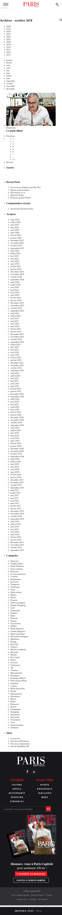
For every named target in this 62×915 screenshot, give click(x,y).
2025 (8, 29)
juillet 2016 (15, 524)
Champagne (15, 709)
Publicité (32, 899)
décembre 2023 (17, 303)
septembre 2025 (17, 248)
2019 (8, 44)
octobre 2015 (16, 547)
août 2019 (14, 428)
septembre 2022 (17, 342)
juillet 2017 (15, 493)
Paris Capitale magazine (20, 895)
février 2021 (15, 389)
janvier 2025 (15, 269)
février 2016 (15, 537)
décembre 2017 (17, 480)
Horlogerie (15, 675)
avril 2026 (14, 230)
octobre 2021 (16, 368)
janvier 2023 (15, 331)
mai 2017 (14, 498)
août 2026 (14, 219)
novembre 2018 (17, 451)
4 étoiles (14, 662)
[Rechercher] (57, 4)
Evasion (13, 600)
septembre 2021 (17, 370)
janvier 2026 (15, 238)
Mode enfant (15, 592)
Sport (12, 615)
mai (8, 70)
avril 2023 (14, 324)
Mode (13, 660)
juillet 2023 (15, 316)
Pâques (13, 595)
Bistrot (13, 707)
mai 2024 (14, 290)
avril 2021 (14, 383)
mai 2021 (14, 381)
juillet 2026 (15, 222)
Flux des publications (19, 741)
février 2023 (15, 329)
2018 (8, 47)
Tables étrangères (17, 602)
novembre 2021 (17, 365)
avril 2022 (14, 352)
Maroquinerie (16, 673)
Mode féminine (17, 628)
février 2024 (15, 297)
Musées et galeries (18, 649)
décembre (10, 89)
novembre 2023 (17, 305)
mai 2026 (14, 227)
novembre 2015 (17, 545)
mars (8, 65)
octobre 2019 (16, 422)
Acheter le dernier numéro (31, 880)
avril (8, 68)
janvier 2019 (15, 446)
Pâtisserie (14, 704)
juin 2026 (14, 225)
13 (14, 159)
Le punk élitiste (14, 130)
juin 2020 (14, 401)
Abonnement (43, 899)
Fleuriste (14, 618)
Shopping (14, 712)
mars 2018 (14, 472)
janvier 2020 (15, 415)
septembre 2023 (17, 311)
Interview (14, 561)
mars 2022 (14, 355)
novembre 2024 (17, 274)
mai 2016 (14, 529)
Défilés (13, 626)
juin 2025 (14, 256)
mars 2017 (14, 503)
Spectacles (15, 717)
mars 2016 (14, 534)
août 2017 (14, 490)
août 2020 (14, 399)
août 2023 (14, 313)
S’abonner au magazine (31, 874)
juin (8, 73)
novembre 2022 (17, 336)
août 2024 (14, 282)
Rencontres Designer (19, 636)
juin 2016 (14, 526)
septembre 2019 (17, 425)
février (9, 62)
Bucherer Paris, (27, 209)
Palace (13, 701)
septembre (10, 81)
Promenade (15, 610)
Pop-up (13, 621)
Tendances (15, 584)
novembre (10, 86)
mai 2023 (14, 321)
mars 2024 (14, 295)
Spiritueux (15, 639)
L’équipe (49, 895)
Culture (13, 686)
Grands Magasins (17, 631)
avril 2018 (14, 469)
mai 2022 (14, 349)
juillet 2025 (15, 253)
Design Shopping (17, 605)
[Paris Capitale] (31, 4)
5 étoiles (14, 576)
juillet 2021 (15, 376)
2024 (8, 31)
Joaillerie (14, 683)
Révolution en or (17, 192)
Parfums (13, 613)
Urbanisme (15, 587)
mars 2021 (14, 386)
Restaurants (15, 579)
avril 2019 (14, 438)
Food (12, 589)
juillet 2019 (15, 430)
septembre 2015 (17, 550)
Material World (17, 195)
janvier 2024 (15, 300)
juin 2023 (14, 318)
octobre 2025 (16, 245)
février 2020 (15, 412)
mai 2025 (14, 258)
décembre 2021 (17, 363)
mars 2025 (14, 264)
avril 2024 (14, 292)
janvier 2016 (15, 540)
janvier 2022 (15, 360)
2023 (8, 34)
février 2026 (15, 235)
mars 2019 (14, 441)
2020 (8, 42)
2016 (8, 52)
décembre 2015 (17, 542)
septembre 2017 (17, 487)
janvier (9, 60)
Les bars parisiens (18, 574)
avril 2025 (14, 261)
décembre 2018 (17, 448)
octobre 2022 (16, 339)
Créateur (14, 670)
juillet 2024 (15, 284)
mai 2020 (14, 404)
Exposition (15, 714)
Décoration (15, 696)
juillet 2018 (15, 461)
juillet (9, 75)
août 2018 (14, 459)
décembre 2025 (17, 240)
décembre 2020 (17, 394)
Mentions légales (37, 895)
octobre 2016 (16, 516)
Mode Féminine (17, 566)
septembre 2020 (17, 396)
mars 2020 (14, 409)
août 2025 (14, 251)
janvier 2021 (15, 391)
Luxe (12, 722)
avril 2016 (14, 532)
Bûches (13, 655)
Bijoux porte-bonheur (19, 190)
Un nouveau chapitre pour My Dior (25, 187)
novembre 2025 (17, 243)
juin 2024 (14, 287)
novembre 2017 (17, 482)
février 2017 (15, 506)
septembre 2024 (17, 279)
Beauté (13, 691)
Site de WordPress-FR (19, 746)
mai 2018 (14, 467)
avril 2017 (14, 500)
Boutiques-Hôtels (18, 678)
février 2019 (15, 443)
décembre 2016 (17, 511)
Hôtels (13, 699)
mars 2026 (14, 232)
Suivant (9, 162)
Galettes (13, 647)
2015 (8, 55)
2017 (8, 50)
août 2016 (14, 521)
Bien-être (14, 644)
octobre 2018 (16, 454)
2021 (8, 39)
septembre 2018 (17, 456)
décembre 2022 (17, 334)
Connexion (15, 738)
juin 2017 (14, 495)
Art (11, 667)
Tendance (14, 727)
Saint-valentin (16, 569)
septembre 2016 (17, 519)
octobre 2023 (16, 308)
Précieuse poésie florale (20, 197)
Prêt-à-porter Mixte (18, 680)
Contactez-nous (22, 899)
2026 (8, 26)
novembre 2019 (17, 420)
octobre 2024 (16, 277)
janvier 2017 (15, 508)
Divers (13, 597)
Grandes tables (16, 563)
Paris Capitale (30, 891)
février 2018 (15, 474)
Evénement (15, 720)
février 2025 (15, 266)
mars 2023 (14, 326)
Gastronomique (17, 725)
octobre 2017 (16, 485)
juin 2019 (14, 433)
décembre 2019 (17, 417)
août (8, 78)
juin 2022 (14, 347)
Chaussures (15, 665)
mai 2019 (14, 435)
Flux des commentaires (20, 744)
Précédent (10, 136)
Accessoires (15, 623)
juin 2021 (14, 378)
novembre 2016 (17, 513)
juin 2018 (14, 464)
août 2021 (14, 373)
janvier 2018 (15, 477)
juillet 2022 (15, 344)
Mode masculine (17, 634)
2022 (8, 37)
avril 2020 (14, 407)
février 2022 (15, 357)
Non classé (15, 657)
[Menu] (4, 4)
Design (13, 642)
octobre (9, 83)
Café (12, 608)
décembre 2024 (17, 271)
